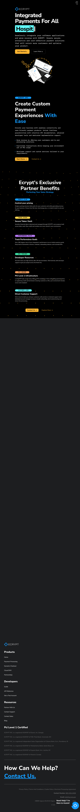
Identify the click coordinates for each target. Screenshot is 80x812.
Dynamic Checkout (10, 666)
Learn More (39, 51)
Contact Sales (8, 716)
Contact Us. (20, 776)
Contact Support (9, 712)
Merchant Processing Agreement (65, 789)
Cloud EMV (8, 670)
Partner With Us (9, 707)
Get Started (21, 51)
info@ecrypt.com (70, 797)
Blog (5, 721)
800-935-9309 (71, 793)
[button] (66, 806)
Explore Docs (46, 310)
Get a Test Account (10, 696)
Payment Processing (10, 662)
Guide (6, 687)
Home (6, 657)
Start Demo (21, 159)
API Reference (8, 691)
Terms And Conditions (36, 789)
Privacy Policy (23, 789)
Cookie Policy (49, 789)
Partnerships (8, 675)
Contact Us (36, 159)
